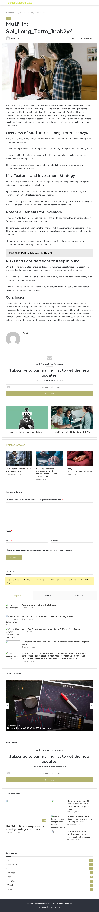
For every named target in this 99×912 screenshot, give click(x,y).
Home (10, 13)
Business (11, 873)
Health (10, 889)
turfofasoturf (12, 864)
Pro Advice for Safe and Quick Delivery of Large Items (47, 616)
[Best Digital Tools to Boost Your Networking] (19, 458)
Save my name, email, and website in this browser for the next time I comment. (40, 550)
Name (9, 531)
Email (9, 541)
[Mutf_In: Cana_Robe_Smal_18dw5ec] (80, 458)
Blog (9, 877)
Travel (10, 885)
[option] (53, 705)
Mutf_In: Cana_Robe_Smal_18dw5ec (79, 470)
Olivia (13, 38)
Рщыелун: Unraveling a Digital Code (39, 605)
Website (54, 541)
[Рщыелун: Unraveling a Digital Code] (13, 608)
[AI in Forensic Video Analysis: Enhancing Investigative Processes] (58, 835)
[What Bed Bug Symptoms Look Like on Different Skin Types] (13, 633)
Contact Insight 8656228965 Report (32, 728)
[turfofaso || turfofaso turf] (20, 3)
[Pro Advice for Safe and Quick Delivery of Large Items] (13, 620)
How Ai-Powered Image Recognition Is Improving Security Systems (79, 819)
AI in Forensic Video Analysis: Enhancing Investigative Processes (78, 834)
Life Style (11, 881)
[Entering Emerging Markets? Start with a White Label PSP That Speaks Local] (49, 458)
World (9, 860)
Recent (48, 595)
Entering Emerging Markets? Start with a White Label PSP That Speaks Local (46, 472)
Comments (80, 595)
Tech (16, 13)
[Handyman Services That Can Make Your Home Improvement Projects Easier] (13, 645)
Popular (17, 595)
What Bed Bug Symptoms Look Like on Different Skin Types (51, 629)
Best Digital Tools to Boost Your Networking (18, 470)
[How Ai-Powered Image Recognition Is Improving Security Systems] (58, 821)
